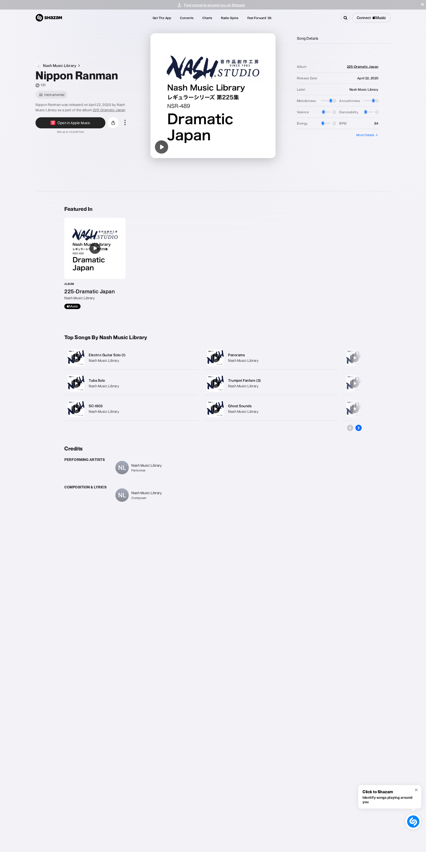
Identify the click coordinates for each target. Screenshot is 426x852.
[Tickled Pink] (354, 383)
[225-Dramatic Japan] (95, 263)
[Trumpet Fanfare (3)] (270, 383)
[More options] (125, 122)
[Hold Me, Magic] (354, 357)
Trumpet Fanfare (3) (244, 380)
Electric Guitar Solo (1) (107, 355)
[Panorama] (270, 357)
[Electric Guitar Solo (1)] (131, 357)
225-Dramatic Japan (109, 110)
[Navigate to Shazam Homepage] (49, 18)
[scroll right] (358, 428)
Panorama (236, 355)
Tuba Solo (97, 380)
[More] (190, 358)
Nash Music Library (104, 360)
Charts (207, 18)
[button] (422, 4)
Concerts (186, 18)
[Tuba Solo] (131, 383)
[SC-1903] (131, 408)
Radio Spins (230, 18)
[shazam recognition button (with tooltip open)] (413, 822)
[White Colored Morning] (354, 408)
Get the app (162, 18)
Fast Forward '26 (259, 18)
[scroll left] (350, 428)
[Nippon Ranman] (161, 147)
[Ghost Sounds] (270, 408)
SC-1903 (96, 406)
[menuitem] (162, 18)
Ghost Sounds (240, 406)
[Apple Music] (72, 306)
